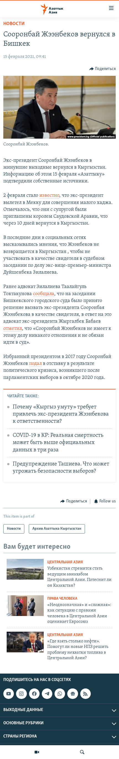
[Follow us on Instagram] (21, 693)
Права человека (62, 599)
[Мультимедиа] (37, 752)
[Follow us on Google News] (72, 693)
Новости (14, 23)
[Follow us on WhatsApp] (60, 693)
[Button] (102, 68)
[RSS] (85, 693)
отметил (12, 328)
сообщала (43, 294)
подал (35, 363)
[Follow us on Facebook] (34, 693)
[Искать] (82, 752)
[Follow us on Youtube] (8, 693)
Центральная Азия (65, 562)
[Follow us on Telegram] (47, 693)
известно (49, 195)
